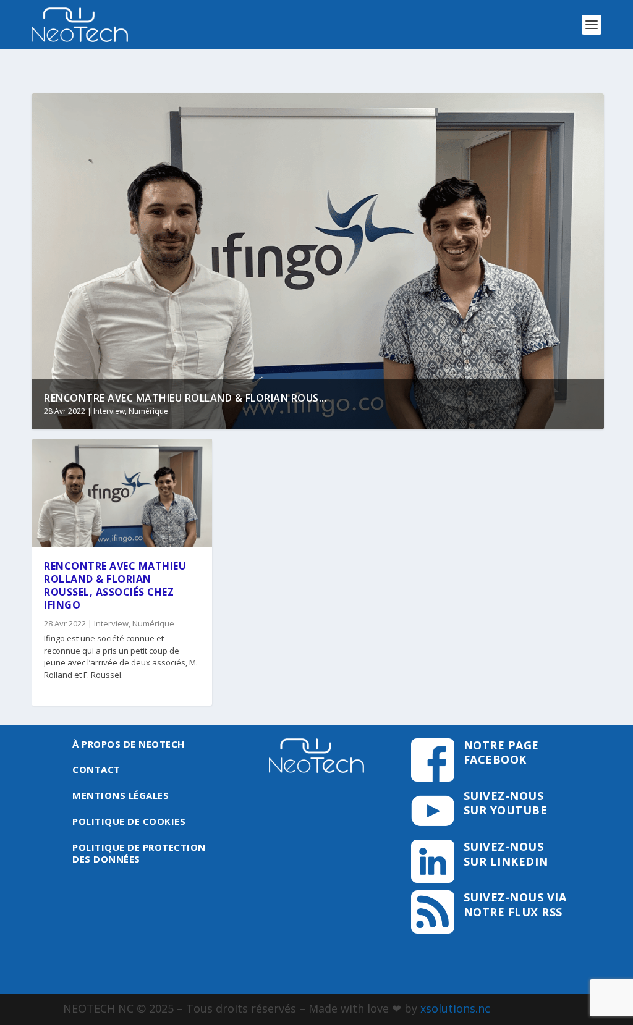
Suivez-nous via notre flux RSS (515, 904)
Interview (109, 411)
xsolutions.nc (455, 1008)
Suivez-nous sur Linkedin (506, 853)
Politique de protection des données (139, 853)
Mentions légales (120, 795)
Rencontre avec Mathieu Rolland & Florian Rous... (185, 398)
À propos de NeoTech (128, 744)
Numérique (148, 411)
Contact (96, 769)
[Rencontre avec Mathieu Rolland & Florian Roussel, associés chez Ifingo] (122, 493)
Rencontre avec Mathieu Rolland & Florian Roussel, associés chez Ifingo (115, 585)
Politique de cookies (128, 821)
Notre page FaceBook (501, 752)
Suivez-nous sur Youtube (506, 802)
